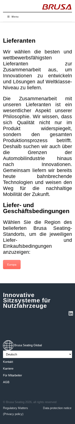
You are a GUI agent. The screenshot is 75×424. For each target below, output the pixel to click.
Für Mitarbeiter (12, 375)
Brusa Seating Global (27, 345)
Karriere (8, 368)
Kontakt (8, 361)
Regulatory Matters (15, 408)
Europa (11, 264)
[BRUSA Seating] (57, 6)
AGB (6, 382)
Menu (15, 16)
